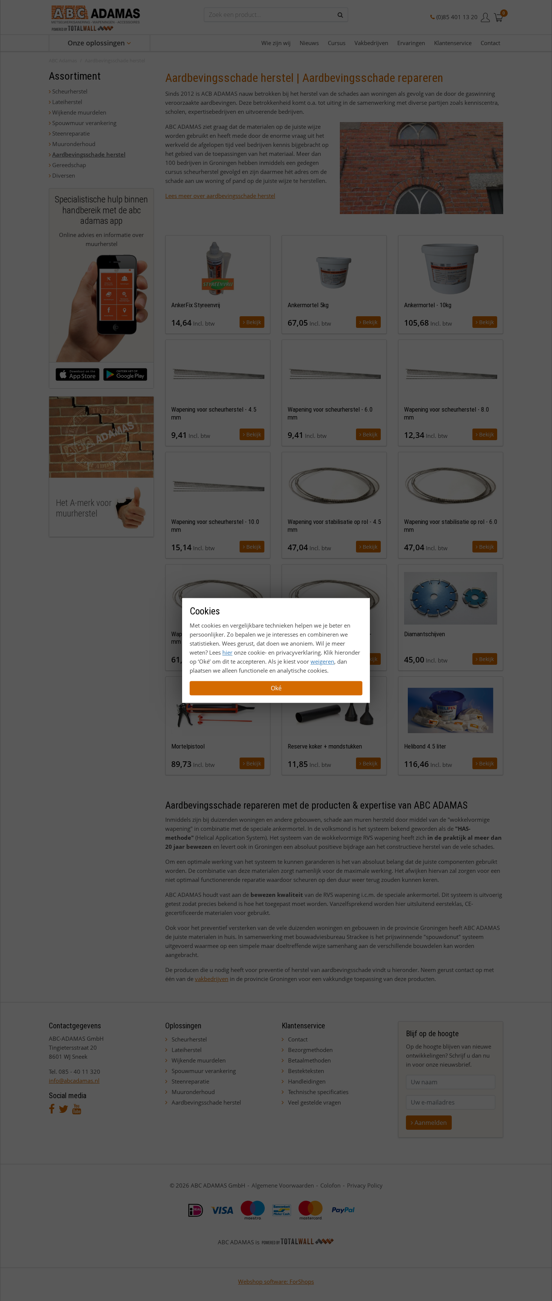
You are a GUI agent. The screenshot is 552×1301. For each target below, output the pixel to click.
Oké (276, 688)
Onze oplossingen (97, 42)
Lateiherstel (67, 102)
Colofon (330, 1185)
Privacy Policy (365, 1185)
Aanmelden (430, 1122)
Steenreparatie (71, 133)
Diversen (63, 175)
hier (227, 653)
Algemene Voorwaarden (283, 1185)
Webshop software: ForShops (276, 1281)
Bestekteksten (306, 1071)
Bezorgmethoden (310, 1049)
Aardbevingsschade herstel (115, 60)
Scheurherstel (69, 91)
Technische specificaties (318, 1092)
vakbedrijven (211, 979)
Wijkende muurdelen (79, 112)
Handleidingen (307, 1081)
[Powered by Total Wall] (298, 1242)
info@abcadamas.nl (74, 1080)
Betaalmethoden (309, 1060)
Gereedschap (69, 165)
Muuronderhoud (73, 144)
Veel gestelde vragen (314, 1102)
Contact (298, 1039)
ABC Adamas (63, 60)
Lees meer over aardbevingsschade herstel (220, 195)
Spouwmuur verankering (84, 123)
